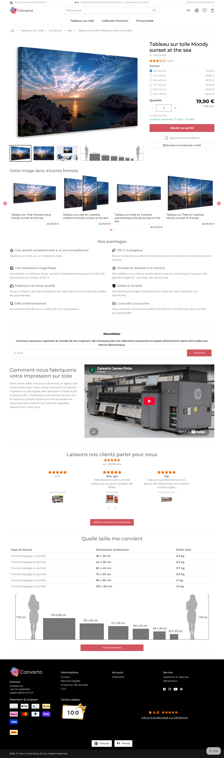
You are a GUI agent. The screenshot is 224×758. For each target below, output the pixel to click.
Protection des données (74, 684)
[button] (20, 153)
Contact (65, 677)
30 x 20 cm (159, 71)
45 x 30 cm (159, 75)
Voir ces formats (112, 647)
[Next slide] (219, 203)
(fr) (188, 10)
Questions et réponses (176, 677)
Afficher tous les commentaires (112, 522)
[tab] (111, 230)
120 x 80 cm (160, 94)
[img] (112, 460)
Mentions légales (70, 680)
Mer (69, 30)
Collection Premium (115, 20)
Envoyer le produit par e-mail (183, 145)
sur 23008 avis (112, 464)
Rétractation (170, 680)
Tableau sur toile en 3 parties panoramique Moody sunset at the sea (137, 218)
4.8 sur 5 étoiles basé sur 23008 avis (164, 717)
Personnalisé (144, 20)
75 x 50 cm (159, 84)
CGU (63, 688)
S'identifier (118, 677)
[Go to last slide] (5, 203)
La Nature (55, 30)
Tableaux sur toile (82, 20)
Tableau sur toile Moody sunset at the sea (104, 30)
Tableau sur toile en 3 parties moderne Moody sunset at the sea (85, 216)
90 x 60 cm (159, 89)
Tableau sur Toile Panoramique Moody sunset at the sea (31, 216)
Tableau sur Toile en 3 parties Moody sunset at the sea (185, 216)
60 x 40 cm (159, 80)
